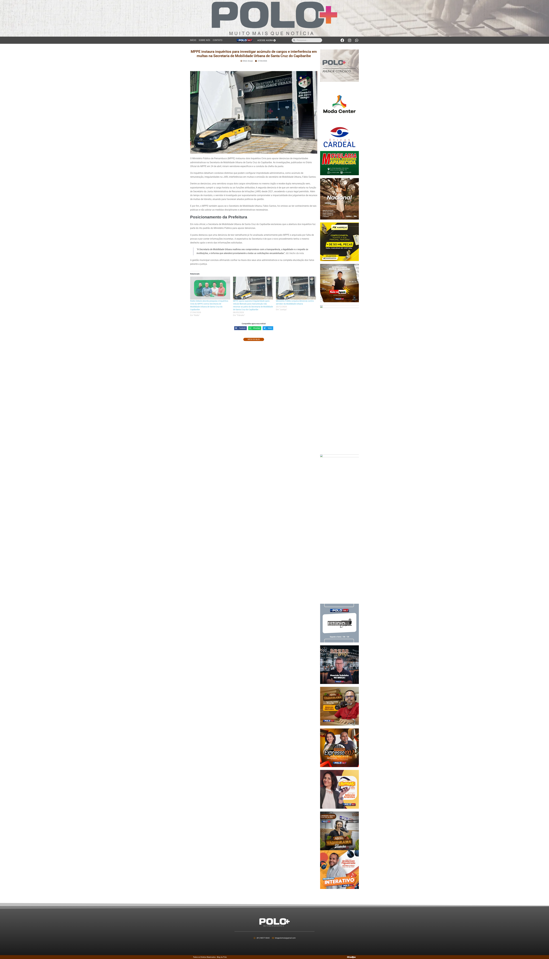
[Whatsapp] (356, 40)
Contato (217, 40)
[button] (240, 328)
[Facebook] (342, 40)
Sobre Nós (204, 40)
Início (193, 40)
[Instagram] (349, 40)
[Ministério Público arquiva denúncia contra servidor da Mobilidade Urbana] (296, 288)
